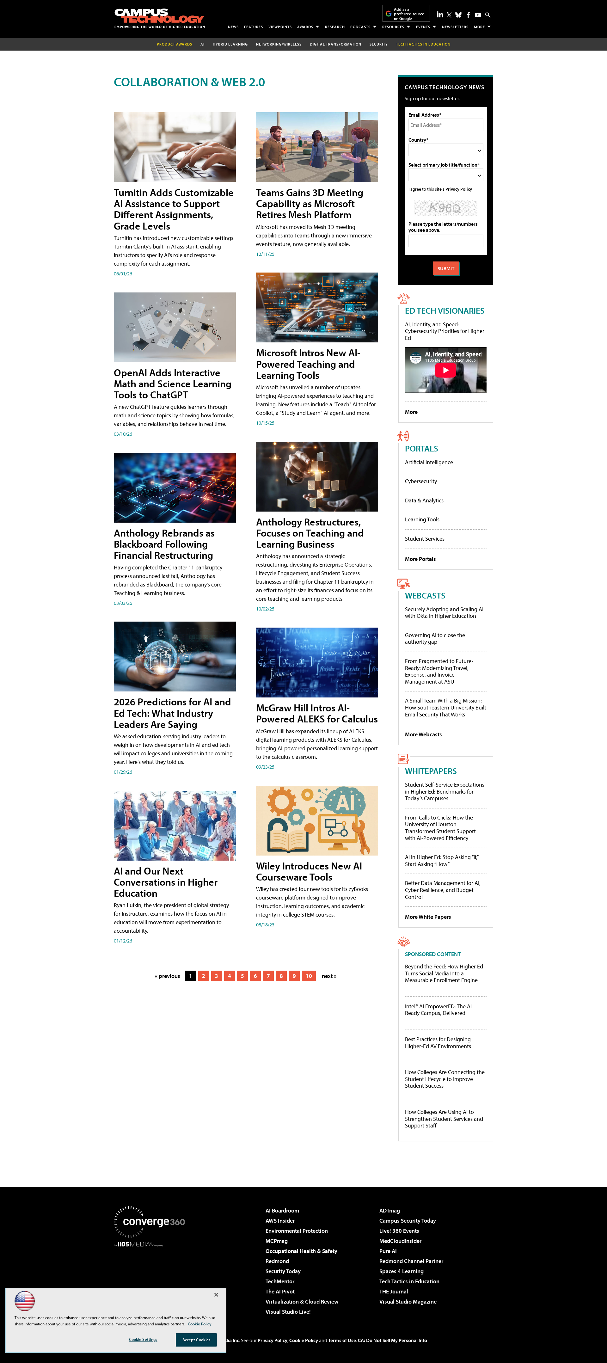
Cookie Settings (143, 1339)
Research (335, 26)
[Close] (216, 1295)
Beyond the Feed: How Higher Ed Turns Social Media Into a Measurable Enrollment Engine (444, 973)
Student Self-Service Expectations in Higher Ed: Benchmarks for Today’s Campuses (444, 791)
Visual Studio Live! (288, 1311)
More (479, 26)
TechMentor (280, 1281)
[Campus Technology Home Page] (159, 18)
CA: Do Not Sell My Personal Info (392, 1340)
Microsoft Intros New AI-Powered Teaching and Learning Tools (308, 363)
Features (253, 26)
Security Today (283, 1271)
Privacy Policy (458, 189)
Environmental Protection (297, 1230)
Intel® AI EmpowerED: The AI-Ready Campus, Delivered (439, 1009)
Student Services (425, 538)
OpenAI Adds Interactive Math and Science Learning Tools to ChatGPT (172, 383)
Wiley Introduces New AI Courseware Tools (309, 871)
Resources (393, 26)
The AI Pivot (280, 1291)
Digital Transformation (335, 44)
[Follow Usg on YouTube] (478, 15)
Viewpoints (280, 26)
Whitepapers (431, 770)
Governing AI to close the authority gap (435, 638)
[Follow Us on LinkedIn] (440, 14)
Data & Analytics (424, 500)
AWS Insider (280, 1220)
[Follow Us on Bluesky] (458, 15)
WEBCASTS (425, 595)
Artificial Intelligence (429, 462)
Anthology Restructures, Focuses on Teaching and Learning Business (310, 532)
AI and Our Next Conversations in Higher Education (166, 881)
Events (423, 26)
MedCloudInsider (400, 1240)
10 (309, 975)
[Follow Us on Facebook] (468, 15)
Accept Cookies (196, 1339)
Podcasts (360, 26)
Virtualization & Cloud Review (302, 1301)
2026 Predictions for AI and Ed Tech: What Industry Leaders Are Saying (172, 712)
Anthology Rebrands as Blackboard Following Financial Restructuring (164, 543)
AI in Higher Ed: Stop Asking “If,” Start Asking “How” (441, 860)
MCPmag (277, 1240)
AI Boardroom (282, 1210)
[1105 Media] (152, 1279)
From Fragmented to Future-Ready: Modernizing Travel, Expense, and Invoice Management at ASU (439, 671)
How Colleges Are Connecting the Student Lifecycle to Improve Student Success (445, 1079)
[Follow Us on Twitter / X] (449, 14)
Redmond (277, 1261)
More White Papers (428, 916)
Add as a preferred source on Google (409, 14)
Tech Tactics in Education (409, 1281)
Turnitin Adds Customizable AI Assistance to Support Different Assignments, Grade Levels (174, 209)
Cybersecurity (421, 481)
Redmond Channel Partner (411, 1261)
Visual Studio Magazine (408, 1301)
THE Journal (393, 1291)
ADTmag (389, 1210)
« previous (167, 975)
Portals (421, 448)
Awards (305, 26)
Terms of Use (342, 1340)
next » (329, 975)
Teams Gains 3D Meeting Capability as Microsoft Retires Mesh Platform (309, 203)
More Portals (420, 558)
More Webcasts (423, 734)
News (233, 26)
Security (379, 44)
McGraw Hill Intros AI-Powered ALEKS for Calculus (317, 713)
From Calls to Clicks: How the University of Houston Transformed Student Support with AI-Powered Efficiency (440, 828)
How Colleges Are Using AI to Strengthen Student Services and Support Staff (444, 1118)
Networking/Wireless (279, 44)
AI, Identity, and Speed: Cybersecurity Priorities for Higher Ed (444, 331)
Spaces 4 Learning (401, 1271)
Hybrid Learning (230, 44)
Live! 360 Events (399, 1230)
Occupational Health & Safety (301, 1251)
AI (202, 44)
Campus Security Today (407, 1220)
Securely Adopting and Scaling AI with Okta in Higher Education (444, 612)
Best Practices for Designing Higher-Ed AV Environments (438, 1042)
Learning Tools (422, 519)
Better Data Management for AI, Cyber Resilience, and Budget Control (443, 889)
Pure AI (388, 1251)
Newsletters (455, 26)
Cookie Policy (303, 1340)
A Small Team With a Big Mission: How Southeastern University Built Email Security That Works (445, 707)
